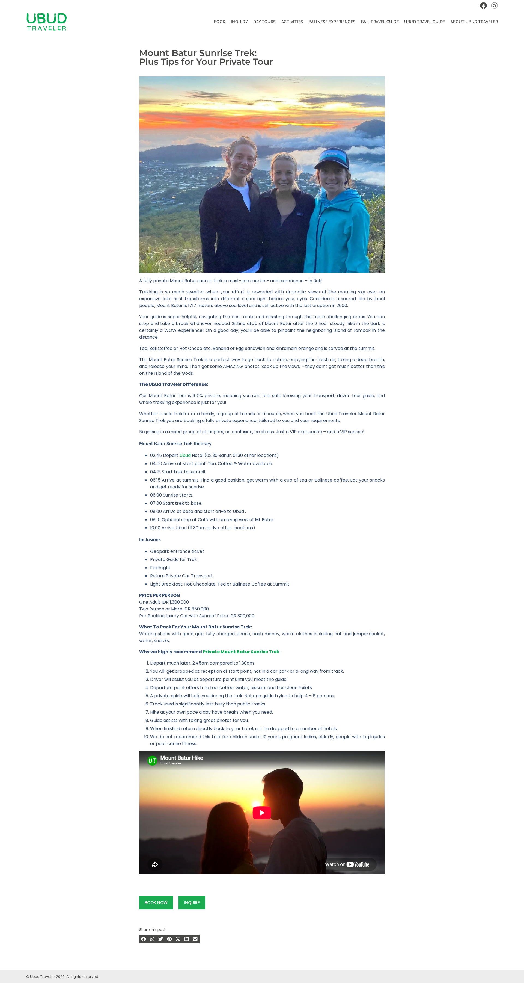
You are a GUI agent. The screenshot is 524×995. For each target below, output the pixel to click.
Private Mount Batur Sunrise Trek (241, 652)
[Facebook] (483, 5)
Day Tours (264, 22)
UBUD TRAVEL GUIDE (424, 22)
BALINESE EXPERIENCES (332, 22)
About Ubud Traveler (474, 22)
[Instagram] (494, 5)
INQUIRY (239, 22)
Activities (292, 22)
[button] (143, 939)
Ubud (185, 455)
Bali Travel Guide (380, 22)
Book (219, 22)
